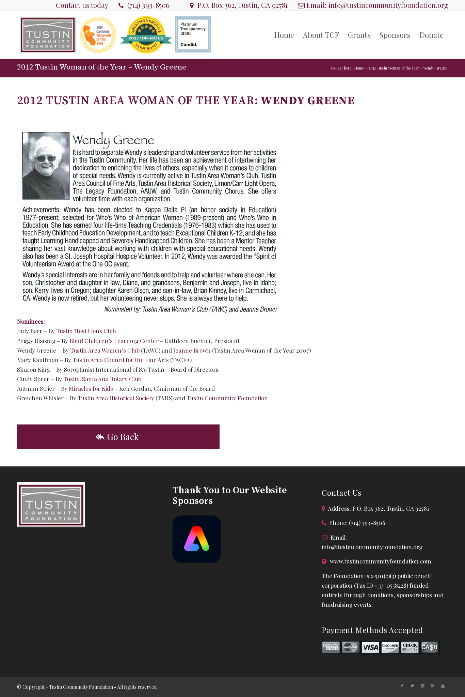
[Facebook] (402, 686)
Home (359, 68)
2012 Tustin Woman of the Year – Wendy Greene (101, 67)
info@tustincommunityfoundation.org (388, 5)
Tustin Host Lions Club (86, 331)
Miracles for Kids (91, 388)
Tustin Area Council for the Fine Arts (121, 359)
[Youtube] (443, 686)
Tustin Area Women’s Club (105, 350)
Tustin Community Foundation (227, 398)
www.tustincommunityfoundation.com (380, 561)
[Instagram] (422, 686)
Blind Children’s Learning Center (114, 340)
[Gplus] (433, 686)
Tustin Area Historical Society (116, 398)
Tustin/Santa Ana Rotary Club (102, 379)
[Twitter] (412, 686)
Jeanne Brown (192, 350)
